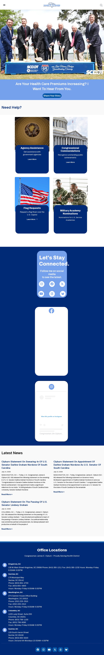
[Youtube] (49, 649)
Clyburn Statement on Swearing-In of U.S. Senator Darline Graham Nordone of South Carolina (24, 462)
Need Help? (12, 107)
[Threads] (60, 649)
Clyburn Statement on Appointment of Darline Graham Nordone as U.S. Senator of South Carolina (77, 462)
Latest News (12, 453)
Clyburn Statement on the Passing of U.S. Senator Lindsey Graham (24, 503)
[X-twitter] (55, 649)
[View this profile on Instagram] (51, 397)
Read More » (7, 494)
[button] (4, 5)
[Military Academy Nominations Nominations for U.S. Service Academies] (70, 207)
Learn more (32, 159)
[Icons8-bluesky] (66, 649)
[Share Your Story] (52, 95)
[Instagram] (43, 649)
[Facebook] (37, 649)
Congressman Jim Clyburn (51, 434)
